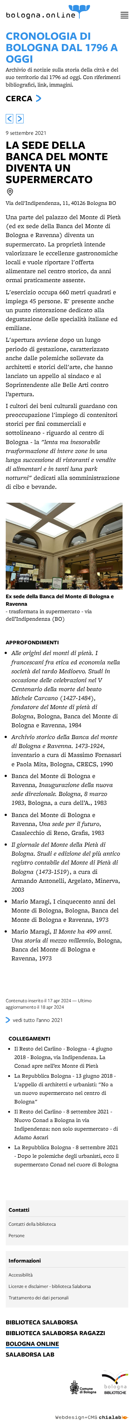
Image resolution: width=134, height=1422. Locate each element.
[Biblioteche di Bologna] (115, 1383)
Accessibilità (21, 1274)
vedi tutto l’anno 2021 (38, 1019)
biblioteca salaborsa (42, 1322)
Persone (17, 1235)
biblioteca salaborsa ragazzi (55, 1333)
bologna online (32, 1344)
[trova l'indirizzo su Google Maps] (10, 192)
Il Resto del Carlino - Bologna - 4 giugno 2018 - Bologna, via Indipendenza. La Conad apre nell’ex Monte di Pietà (63, 1057)
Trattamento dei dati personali (39, 1297)
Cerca (19, 98)
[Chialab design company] (91, 1412)
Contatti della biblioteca (32, 1224)
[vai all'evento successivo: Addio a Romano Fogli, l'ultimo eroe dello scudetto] (20, 118)
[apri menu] (124, 15)
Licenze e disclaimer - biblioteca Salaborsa (50, 1286)
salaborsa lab (30, 1354)
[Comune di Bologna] (83, 1388)
